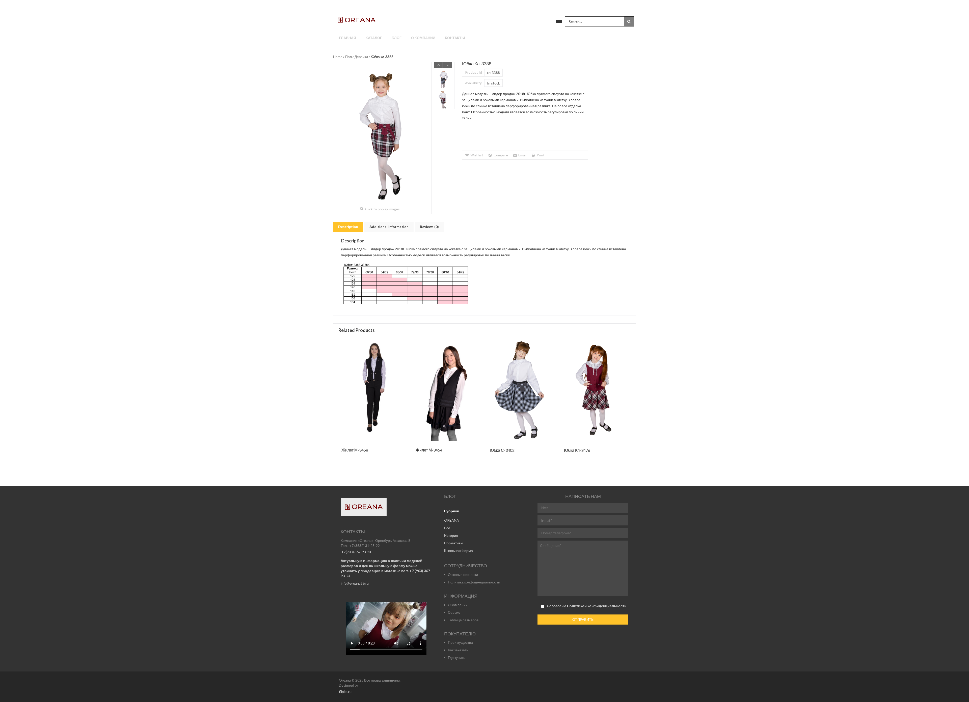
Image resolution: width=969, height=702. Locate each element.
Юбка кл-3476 (577, 450)
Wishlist (476, 155)
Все (447, 528)
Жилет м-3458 (354, 450)
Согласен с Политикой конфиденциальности (587, 606)
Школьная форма (458, 550)
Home (337, 56)
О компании (423, 38)
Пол (348, 56)
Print (541, 155)
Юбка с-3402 (502, 450)
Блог (396, 38)
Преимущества (460, 642)
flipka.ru (345, 691)
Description (348, 226)
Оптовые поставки (463, 574)
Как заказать (458, 650)
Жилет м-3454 (429, 450)
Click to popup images (382, 209)
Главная (347, 38)
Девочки (361, 56)
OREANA (451, 520)
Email (522, 155)
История (451, 535)
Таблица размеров (463, 620)
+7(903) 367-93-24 (356, 552)
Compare (501, 155)
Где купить (456, 657)
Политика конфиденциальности (474, 582)
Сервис (454, 612)
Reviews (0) (429, 226)
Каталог (374, 38)
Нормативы (453, 543)
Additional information (389, 226)
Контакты (455, 38)
